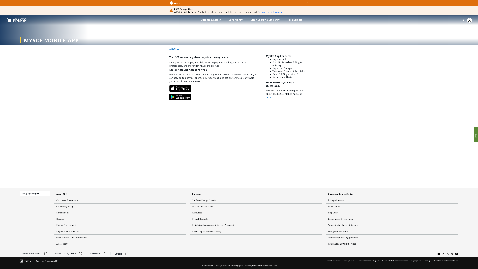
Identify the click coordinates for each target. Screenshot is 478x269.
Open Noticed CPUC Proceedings (71, 237)
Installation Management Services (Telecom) (213, 225)
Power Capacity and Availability (206, 231)
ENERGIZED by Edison (65, 253)
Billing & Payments (337, 200)
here (268, 97)
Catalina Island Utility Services (342, 243)
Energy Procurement (66, 225)
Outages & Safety (211, 19)
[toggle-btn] (244, 3)
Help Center (333, 212)
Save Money (236, 19)
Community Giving (64, 206)
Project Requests (200, 219)
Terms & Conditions (333, 261)
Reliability (60, 219)
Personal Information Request (368, 261)
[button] (463, 20)
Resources (197, 212)
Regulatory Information (67, 231)
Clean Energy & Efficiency (265, 19)
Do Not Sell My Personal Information (395, 261)
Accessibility (61, 243)
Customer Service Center (340, 194)
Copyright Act (416, 261)
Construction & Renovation (340, 219)
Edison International (31, 253)
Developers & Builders (202, 206)
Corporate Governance (67, 200)
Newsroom (95, 253)
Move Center (334, 206)
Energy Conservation (338, 231)
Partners (196, 194)
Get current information (271, 11)
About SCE (174, 48)
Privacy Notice (349, 261)
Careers (118, 253)
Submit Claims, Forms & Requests (343, 225)
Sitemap (427, 261)
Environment (62, 212)
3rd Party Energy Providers (204, 200)
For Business (295, 19)
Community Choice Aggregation (343, 237)
